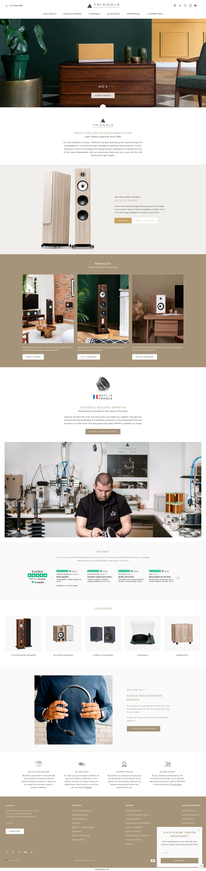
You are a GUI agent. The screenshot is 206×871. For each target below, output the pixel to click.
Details (88, 787)
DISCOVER (123, 221)
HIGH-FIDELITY (49, 14)
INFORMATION (133, 14)
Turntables (76, 823)
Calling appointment (134, 811)
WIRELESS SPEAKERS (72, 14)
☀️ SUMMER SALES (155, 14)
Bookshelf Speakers (80, 815)
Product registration (134, 827)
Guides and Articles (134, 840)
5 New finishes (103, 95)
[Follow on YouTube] (25, 852)
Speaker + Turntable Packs (83, 827)
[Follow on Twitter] (13, 852)
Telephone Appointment (143, 729)
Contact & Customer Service (138, 815)
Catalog (129, 844)
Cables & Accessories (81, 835)
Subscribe (179, 861)
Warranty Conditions (191, 815)
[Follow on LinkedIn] (32, 852)
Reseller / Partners (133, 831)
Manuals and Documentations (138, 823)
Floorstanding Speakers (82, 811)
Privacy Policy (176, 784)
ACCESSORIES (113, 14)
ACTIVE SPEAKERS (145, 357)
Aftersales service (133, 819)
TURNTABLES (94, 14)
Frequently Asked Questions (137, 835)
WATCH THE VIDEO (145, 221)
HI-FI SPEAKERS (89, 357)
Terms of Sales (188, 811)
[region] (103, 53)
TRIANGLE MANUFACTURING (103, 432)
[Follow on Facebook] (7, 852)
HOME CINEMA (33, 357)
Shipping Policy (188, 823)
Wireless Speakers (79, 819)
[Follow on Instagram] (19, 852)
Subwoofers (77, 831)
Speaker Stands (78, 840)
